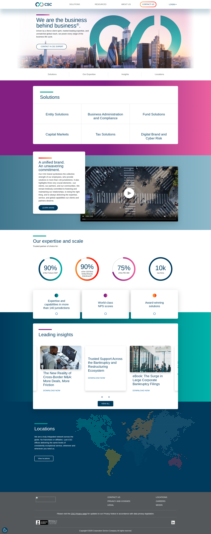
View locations (44, 458)
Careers (160, 501)
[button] (75, 4)
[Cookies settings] (5, 530)
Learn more (50, 208)
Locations (161, 497)
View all (105, 404)
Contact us (113, 497)
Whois (159, 505)
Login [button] (172, 4)
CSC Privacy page (79, 514)
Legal (110, 505)
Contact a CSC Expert (52, 46)
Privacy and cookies (118, 501)
